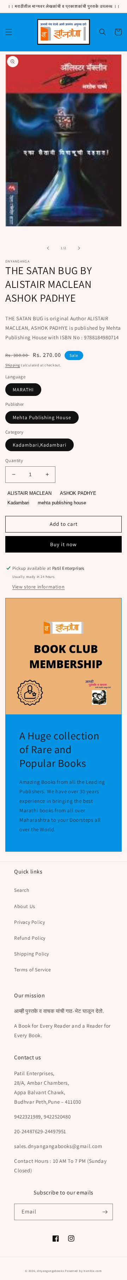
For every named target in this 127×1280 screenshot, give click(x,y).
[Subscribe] (105, 1212)
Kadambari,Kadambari (39, 445)
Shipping (12, 365)
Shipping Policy (31, 954)
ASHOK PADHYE (78, 493)
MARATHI (23, 389)
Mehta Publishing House (42, 417)
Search (22, 890)
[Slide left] (48, 248)
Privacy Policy (29, 922)
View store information (38, 587)
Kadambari (18, 502)
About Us (24, 906)
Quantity (14, 461)
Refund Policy (30, 938)
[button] (9, 32)
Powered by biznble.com (83, 1271)
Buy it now (63, 544)
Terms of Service (32, 969)
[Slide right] (79, 248)
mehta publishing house (62, 502)
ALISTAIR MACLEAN (29, 493)
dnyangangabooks (50, 1271)
